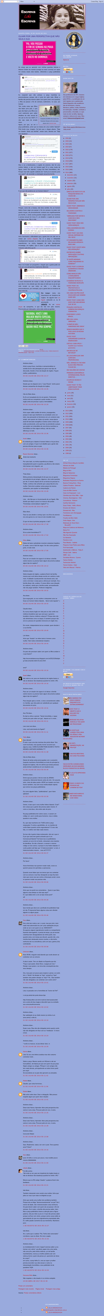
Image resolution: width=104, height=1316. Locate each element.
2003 (67, 439)
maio (69, 395)
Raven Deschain (28, 454)
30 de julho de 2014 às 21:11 (35, 732)
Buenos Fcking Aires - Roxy (72, 483)
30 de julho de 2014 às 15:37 (35, 469)
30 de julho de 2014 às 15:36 (35, 433)
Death (25, 675)
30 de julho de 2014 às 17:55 (35, 550)
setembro (70, 183)
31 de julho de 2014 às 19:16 (35, 1150)
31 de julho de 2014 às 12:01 (35, 1099)
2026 (67, 138)
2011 (67, 416)
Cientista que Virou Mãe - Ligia (73, 495)
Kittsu (25, 540)
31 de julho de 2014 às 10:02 (35, 1007)
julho (69, 189)
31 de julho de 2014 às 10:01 (35, 982)
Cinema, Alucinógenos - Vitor (72, 498)
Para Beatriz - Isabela (70, 542)
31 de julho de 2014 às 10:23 (35, 1035)
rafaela (25, 1168)
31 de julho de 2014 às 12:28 (35, 1126)
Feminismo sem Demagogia (72, 513)
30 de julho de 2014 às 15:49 (35, 491)
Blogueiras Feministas (70, 475)
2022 (67, 149)
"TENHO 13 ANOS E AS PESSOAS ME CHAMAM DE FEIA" (76, 785)
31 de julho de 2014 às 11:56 (35, 1086)
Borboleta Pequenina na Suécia (73, 480)
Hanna (25, 1051)
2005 (67, 433)
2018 (67, 161)
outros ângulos (32, 239)
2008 (67, 425)
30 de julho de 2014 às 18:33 (35, 603)
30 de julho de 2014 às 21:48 (35, 752)
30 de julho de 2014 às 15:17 (35, 376)
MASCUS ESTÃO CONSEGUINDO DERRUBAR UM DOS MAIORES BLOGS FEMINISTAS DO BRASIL (73, 766)
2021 (67, 152)
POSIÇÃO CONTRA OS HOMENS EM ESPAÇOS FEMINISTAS (75, 309)
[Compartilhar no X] (23, 346)
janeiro (69, 407)
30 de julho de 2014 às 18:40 (35, 630)
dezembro (70, 175)
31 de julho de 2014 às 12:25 (35, 1112)
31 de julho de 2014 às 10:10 (35, 1020)
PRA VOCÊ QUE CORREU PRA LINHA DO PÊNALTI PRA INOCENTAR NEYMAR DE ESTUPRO (74, 734)
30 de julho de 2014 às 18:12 (35, 566)
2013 (67, 410)
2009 (67, 422)
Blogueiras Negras (69, 478)
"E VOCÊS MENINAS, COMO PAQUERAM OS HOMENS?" (75, 262)
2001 (67, 445)
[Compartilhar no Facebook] (25, 346)
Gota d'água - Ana (69, 520)
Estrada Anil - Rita (69, 510)
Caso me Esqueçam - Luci (71, 493)
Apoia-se (66, 60)
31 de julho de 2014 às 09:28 (35, 900)
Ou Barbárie (67, 537)
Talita (24, 737)
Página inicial (40, 1289)
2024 (67, 144)
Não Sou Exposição (69, 535)
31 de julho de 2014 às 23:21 (35, 1185)
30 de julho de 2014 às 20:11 (35, 721)
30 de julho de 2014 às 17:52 (35, 535)
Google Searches (68, 688)
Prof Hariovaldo (68, 547)
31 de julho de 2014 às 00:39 (35, 769)
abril (68, 398)
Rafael (25, 1080)
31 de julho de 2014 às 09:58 (35, 946)
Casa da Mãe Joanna (70, 490)
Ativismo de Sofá (68, 465)
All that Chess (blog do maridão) (73, 463)
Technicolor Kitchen (69, 562)
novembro (70, 178)
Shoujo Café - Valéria (70, 552)
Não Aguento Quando (70, 532)
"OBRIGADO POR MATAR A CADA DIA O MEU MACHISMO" (76, 218)
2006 (67, 430)
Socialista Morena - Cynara (72, 557)
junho (69, 393)
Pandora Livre (67, 540)
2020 (67, 155)
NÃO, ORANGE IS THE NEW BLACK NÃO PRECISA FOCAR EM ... (76, 365)
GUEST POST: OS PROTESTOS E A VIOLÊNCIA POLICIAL (74, 288)
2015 (67, 169)
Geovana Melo (27, 1275)
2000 (67, 447)
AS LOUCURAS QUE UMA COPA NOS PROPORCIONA (75, 358)
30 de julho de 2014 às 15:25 (35, 389)
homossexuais (29, 351)
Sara (24, 920)
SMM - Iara (66, 555)
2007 (67, 428)
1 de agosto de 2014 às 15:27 (36, 1225)
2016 (67, 166)
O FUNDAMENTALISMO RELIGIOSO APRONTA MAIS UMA (75, 242)
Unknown (26, 951)
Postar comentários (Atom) (32, 1293)
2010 (67, 419)
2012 (67, 413)
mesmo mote (53, 123)
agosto (69, 186)
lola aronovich (55, 1312)
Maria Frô (66, 530)
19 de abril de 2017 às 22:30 (35, 1281)
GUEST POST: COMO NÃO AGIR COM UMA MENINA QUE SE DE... (76, 302)
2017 (67, 164)
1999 (67, 450)
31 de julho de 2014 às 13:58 (35, 1136)
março (69, 401)
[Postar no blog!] (21, 346)
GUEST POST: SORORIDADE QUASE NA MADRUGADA (76, 339)
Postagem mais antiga (53, 1289)
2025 (67, 141)
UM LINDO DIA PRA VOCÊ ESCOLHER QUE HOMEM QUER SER (76, 295)
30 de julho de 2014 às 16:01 (35, 506)
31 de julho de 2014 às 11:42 (35, 1075)
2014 (67, 172)
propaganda (22, 352)
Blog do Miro (67, 470)
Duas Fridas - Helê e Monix (72, 505)
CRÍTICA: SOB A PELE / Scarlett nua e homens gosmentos (75, 346)
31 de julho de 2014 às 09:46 (35, 915)
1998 (67, 453)
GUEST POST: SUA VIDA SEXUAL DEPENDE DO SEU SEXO (75, 235)
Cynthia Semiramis (69, 503)
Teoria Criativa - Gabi (70, 565)
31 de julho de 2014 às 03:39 (35, 796)
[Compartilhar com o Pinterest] (27, 346)
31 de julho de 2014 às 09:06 (35, 882)
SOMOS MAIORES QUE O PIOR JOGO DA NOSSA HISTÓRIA (75, 331)
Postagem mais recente (26, 1289)
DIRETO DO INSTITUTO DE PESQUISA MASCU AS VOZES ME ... (76, 194)
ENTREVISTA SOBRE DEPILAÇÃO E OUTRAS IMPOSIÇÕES (75, 254)
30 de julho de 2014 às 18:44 (35, 643)
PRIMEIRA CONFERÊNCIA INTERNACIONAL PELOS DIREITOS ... (76, 375)
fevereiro (70, 404)
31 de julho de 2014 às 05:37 (35, 853)
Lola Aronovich (55, 1308)
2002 (67, 442)
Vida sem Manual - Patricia (71, 567)
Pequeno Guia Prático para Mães (74, 545)
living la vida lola (41, 351)
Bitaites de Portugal (69, 468)
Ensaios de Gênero (69, 508)
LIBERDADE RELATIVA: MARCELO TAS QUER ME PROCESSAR (77, 722)
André (25, 438)
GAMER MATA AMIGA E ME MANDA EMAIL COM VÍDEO (76, 796)
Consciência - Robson (70, 500)
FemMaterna (67, 515)
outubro (70, 180)
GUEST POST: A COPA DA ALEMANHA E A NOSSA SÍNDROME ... (75, 269)
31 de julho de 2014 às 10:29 (35, 1046)
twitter (31, 352)
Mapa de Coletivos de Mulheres (73, 527)
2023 (67, 147)
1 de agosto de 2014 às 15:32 (36, 1239)
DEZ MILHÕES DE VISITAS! (76, 370)
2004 (67, 436)
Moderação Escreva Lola (55, 1310)
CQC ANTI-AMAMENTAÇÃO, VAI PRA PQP (76, 745)
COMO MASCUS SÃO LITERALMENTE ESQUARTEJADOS (74, 276)
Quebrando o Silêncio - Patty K (73, 550)
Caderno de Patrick (69, 488)
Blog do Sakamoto (69, 473)
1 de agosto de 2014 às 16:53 (36, 1270)
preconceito (54, 351)
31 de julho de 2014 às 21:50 (35, 1163)
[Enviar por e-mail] (19, 346)
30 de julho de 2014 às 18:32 (35, 590)
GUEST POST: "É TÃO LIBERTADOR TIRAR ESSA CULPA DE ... (74, 387)
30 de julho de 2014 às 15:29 (35, 404)
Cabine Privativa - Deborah (72, 485)
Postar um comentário (25, 1286)
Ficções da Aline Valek (70, 518)
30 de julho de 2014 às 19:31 (35, 708)
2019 (67, 158)
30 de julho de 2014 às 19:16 (35, 670)
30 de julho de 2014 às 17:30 (35, 524)
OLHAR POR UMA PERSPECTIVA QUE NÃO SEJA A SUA (76, 201)
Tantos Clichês (68, 560)
